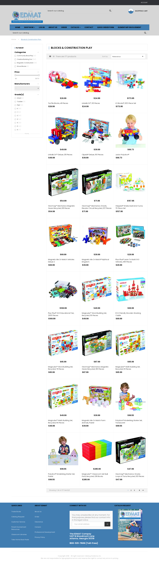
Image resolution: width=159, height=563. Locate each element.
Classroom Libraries (19, 534)
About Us (38, 511)
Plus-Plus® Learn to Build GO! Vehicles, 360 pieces (127, 260)
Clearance (39, 522)
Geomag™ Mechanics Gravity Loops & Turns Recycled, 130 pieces (129, 475)
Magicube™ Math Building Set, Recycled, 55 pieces (60, 421)
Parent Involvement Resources (18, 528)
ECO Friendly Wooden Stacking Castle (128, 314)
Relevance (128, 56)
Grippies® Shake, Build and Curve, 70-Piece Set (129, 207)
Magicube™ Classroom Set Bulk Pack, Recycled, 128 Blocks (95, 475)
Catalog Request (17, 517)
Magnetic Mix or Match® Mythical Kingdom (95, 260)
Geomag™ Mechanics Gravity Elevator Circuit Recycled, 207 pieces (97, 207)
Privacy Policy (40, 537)
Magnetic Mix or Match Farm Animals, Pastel (93, 421)
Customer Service (18, 522)
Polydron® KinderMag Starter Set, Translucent (128, 421)
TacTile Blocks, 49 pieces (58, 103)
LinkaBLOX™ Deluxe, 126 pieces (60, 154)
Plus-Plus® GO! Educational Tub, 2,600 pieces (61, 314)
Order (37, 517)
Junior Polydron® (122, 154)
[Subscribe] (107, 524)
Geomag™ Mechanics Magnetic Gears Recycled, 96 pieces (61, 207)
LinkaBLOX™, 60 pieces (91, 103)
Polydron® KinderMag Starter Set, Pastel (61, 475)
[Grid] (50, 56)
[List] (53, 56)
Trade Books (16, 511)
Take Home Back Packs (20, 539)
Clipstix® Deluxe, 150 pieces (92, 154)
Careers (38, 527)
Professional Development (45, 532)
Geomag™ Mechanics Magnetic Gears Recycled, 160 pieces (95, 368)
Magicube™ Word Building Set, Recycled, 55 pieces (94, 314)
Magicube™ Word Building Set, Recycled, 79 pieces (60, 368)
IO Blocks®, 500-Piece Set (125, 103)
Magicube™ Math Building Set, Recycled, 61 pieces (127, 368)
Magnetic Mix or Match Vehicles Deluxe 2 (61, 260)
